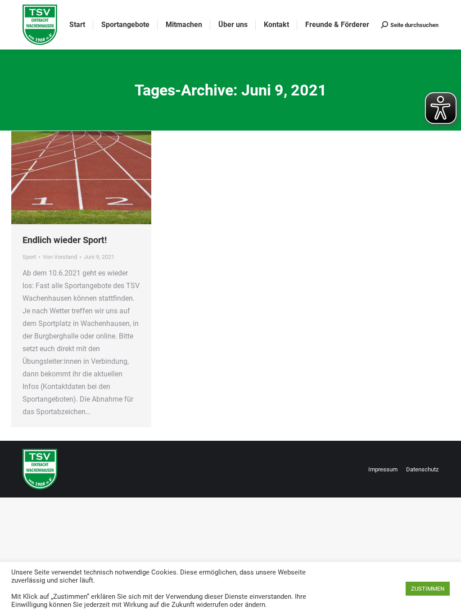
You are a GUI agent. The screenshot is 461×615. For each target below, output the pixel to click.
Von (60, 256)
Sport (29, 256)
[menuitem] (77, 24)
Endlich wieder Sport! (65, 240)
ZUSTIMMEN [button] (427, 588)
